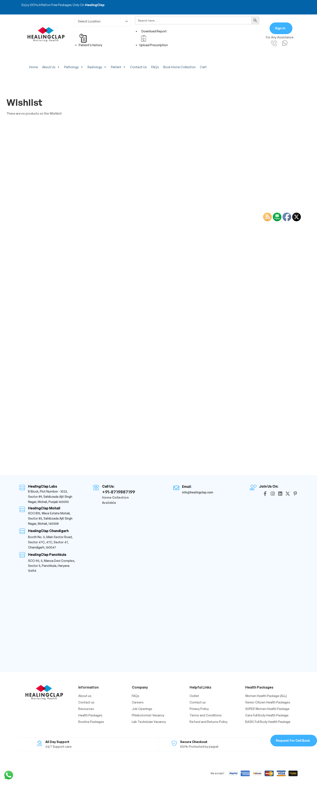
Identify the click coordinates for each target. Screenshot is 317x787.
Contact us (138, 67)
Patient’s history (90, 45)
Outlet (194, 696)
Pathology (71, 67)
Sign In (280, 28)
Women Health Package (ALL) (266, 696)
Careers (138, 702)
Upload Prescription (153, 45)
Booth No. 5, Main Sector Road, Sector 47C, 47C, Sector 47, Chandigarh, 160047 (50, 542)
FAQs (155, 67)
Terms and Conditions (206, 715)
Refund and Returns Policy (209, 722)
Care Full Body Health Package (267, 715)
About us (48, 67)
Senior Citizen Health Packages (267, 702)
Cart (203, 67)
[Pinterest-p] (295, 493)
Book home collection (179, 67)
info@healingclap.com (197, 492)
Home (33, 67)
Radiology (95, 67)
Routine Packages (91, 722)
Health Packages (90, 715)
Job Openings (142, 709)
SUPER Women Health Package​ (267, 709)
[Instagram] (272, 493)
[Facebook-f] (265, 493)
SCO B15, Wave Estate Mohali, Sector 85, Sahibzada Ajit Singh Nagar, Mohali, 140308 (50, 518)
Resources (86, 709)
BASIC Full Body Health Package (267, 722)
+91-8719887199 (118, 492)
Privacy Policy (199, 709)
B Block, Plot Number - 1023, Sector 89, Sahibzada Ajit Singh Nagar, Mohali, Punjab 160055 (50, 497)
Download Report (154, 31)
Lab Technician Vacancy (149, 722)
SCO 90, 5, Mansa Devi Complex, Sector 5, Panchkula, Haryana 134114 (51, 565)
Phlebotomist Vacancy (148, 715)
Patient (116, 67)
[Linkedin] (280, 493)
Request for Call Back (293, 740)
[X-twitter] (287, 493)
